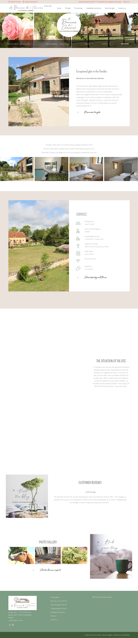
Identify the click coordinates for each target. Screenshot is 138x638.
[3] (121, 169)
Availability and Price (95, 277)
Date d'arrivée (12, 44)
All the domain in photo (50, 570)
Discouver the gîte (92, 112)
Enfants (105, 44)
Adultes (88, 44)
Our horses (92, 343)
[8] (21, 555)
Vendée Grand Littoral (31, 2)
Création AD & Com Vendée (93, 635)
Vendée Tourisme (16, 2)
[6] (51, 169)
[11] (86, 169)
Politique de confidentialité (121, 635)
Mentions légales (107, 635)
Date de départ (52, 44)
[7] (74, 555)
